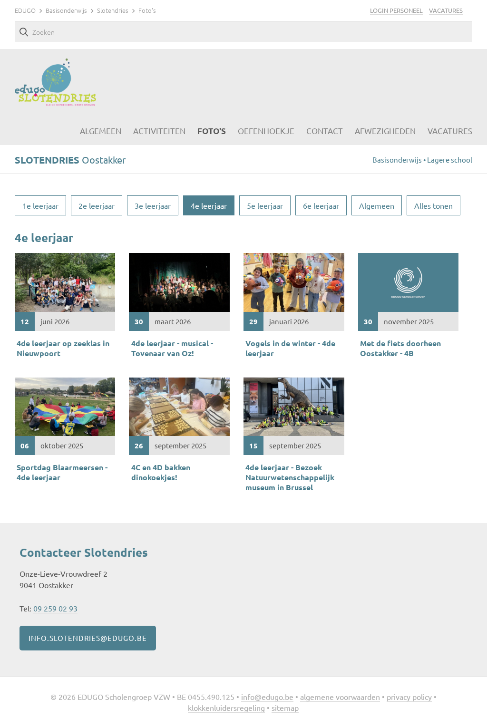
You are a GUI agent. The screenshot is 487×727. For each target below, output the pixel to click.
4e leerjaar (209, 205)
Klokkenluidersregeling (226, 707)
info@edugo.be (267, 696)
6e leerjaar (321, 205)
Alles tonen (433, 205)
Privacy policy (409, 696)
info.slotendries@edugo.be (88, 637)
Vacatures (446, 10)
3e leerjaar (153, 205)
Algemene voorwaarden (340, 696)
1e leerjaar (40, 205)
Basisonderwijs (66, 10)
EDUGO (25, 10)
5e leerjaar (265, 205)
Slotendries (112, 10)
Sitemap (285, 707)
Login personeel (396, 10)
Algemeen (376, 205)
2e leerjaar (96, 205)
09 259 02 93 (55, 608)
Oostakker (70, 159)
